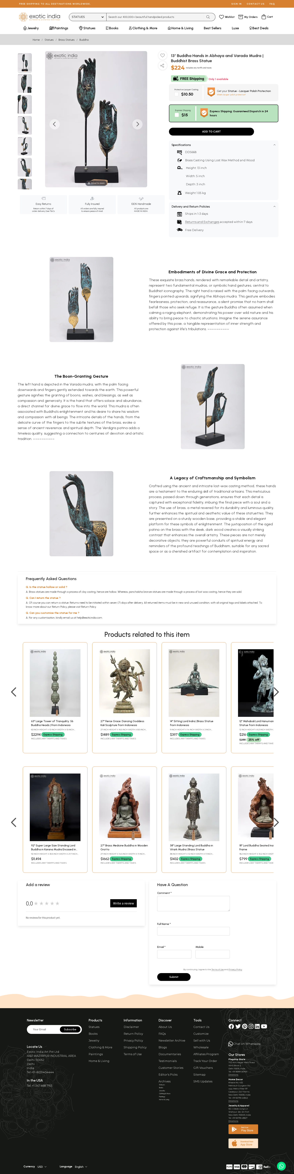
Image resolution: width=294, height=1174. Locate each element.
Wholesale (201, 1047)
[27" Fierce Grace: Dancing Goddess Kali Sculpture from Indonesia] (124, 716)
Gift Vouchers (203, 1067)
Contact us (256, 4)
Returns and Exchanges (202, 222)
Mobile (199, 947)
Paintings (96, 1054)
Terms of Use (217, 969)
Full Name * (164, 924)
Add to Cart (211, 131)
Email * (161, 947)
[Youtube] (264, 1027)
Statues (49, 39)
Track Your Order (205, 1061)
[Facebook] (231, 1027)
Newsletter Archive (172, 1040)
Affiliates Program (206, 1054)
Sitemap (199, 1074)
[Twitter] (238, 1027)
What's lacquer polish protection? (231, 94)
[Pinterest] (244, 1027)
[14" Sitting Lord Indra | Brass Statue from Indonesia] (194, 716)
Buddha (84, 39)
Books (93, 1033)
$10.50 (187, 94)
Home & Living (99, 1061)
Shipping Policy (135, 1047)
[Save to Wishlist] (163, 57)
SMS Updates (202, 1081)
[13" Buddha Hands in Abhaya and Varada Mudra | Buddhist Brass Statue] (25, 63)
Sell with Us (201, 1040)
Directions (233, 1074)
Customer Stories (171, 1067)
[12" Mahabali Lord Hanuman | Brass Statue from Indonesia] (263, 716)
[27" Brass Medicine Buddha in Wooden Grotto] (124, 840)
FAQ (272, 4)
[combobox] (155, 17)
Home (36, 39)
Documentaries (170, 1054)
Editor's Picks (168, 1074)
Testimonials (168, 1061)
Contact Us (201, 1027)
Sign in (236, 4)
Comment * (164, 893)
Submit (173, 977)
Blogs (163, 1047)
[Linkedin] (257, 1027)
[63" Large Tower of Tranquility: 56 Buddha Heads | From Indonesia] (55, 716)
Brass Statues (67, 39)
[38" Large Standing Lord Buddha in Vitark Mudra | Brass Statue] (194, 840)
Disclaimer (131, 1027)
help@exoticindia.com (89, 617)
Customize (201, 1033)
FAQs (162, 1033)
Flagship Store (236, 1059)
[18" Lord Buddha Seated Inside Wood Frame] (263, 840)
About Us (165, 1027)
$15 (185, 114)
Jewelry (94, 1040)
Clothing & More (100, 1047)
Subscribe (70, 1029)
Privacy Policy (235, 969)
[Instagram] (251, 1027)
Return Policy (88, 606)
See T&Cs (50, 211)
